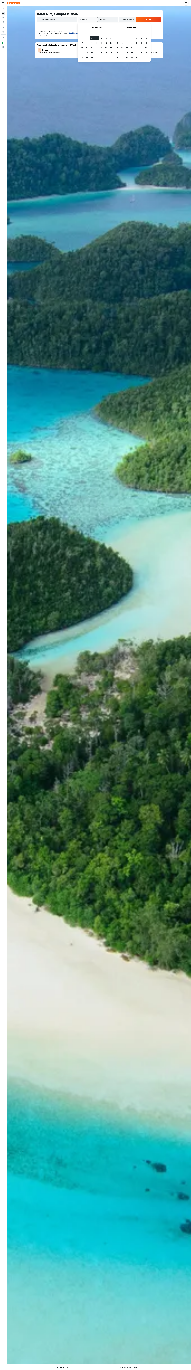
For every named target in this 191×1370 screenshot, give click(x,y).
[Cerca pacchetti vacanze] (3, 22)
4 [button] (101, 38)
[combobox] (59, 19)
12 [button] (106, 43)
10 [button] (96, 43)
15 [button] (87, 48)
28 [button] (82, 57)
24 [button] (96, 53)
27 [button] (111, 53)
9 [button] (91, 43)
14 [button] (82, 48)
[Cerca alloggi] (3, 13)
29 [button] (87, 57)
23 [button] (92, 53)
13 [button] (111, 43)
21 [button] (82, 53)
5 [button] (106, 38)
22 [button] (87, 53)
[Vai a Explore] (3, 27)
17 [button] (96, 48)
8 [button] (131, 43)
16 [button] (92, 48)
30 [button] (92, 57)
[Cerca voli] (3, 9)
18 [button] (101, 48)
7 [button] (82, 43)
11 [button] (101, 43)
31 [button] (141, 57)
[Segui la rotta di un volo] (3, 32)
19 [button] (106, 48)
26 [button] (106, 53)
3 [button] (96, 38)
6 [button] (110, 38)
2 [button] (91, 38)
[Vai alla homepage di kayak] (13, 3)
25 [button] (101, 53)
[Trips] (3, 37)
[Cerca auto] (3, 18)
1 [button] (131, 38)
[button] (3, 3)
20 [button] (111, 48)
